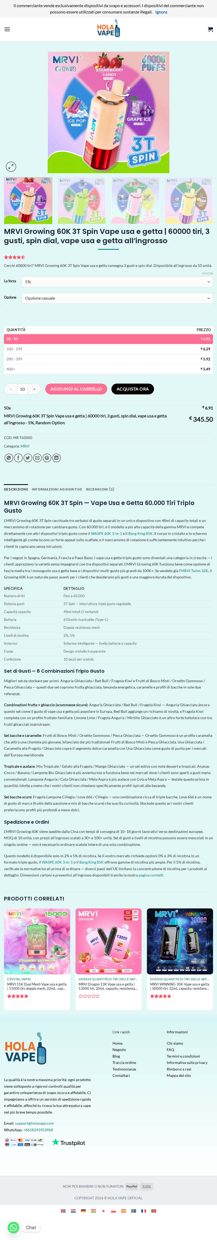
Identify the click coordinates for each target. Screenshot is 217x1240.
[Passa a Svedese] (134, 1210)
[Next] (202, 112)
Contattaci (121, 1075)
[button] (7, 29)
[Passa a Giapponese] (103, 1210)
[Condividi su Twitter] (28, 458)
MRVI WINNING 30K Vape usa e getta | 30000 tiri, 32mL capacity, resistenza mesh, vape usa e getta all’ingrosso (179, 986)
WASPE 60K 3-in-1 (106, 533)
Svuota (207, 273)
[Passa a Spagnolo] (124, 1210)
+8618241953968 (38, 1130)
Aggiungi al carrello (76, 388)
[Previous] (15, 112)
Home (117, 1043)
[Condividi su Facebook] (18, 458)
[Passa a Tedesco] (83, 1210)
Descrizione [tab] (16, 489)
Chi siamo (175, 1043)
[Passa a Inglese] (63, 1210)
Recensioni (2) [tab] (100, 489)
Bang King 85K (140, 533)
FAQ (170, 1049)
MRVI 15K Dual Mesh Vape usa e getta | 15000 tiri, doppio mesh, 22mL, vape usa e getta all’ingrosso (37, 986)
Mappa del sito (179, 1075)
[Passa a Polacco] (113, 1210)
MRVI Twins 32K (194, 570)
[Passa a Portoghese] (154, 1210)
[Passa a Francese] (144, 1210)
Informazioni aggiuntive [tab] (57, 489)
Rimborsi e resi (179, 1069)
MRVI (25, 446)
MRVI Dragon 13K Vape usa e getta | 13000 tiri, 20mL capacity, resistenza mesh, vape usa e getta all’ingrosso (107, 986)
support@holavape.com (34, 1123)
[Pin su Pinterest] (47, 458)
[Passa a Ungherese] (93, 1210)
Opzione (10, 297)
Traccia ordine (124, 1062)
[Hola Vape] (108, 29)
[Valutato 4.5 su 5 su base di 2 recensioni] (108, 257)
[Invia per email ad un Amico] (37, 458)
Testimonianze (124, 1069)
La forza (10, 281)
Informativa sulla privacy (187, 1062)
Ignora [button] (161, 11)
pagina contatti (151, 875)
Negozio (119, 1049)
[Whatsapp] (13, 1227)
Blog (116, 1056)
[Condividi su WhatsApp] (8, 458)
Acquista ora (133, 388)
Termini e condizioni (183, 1056)
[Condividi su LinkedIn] (56, 458)
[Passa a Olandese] (73, 1210)
